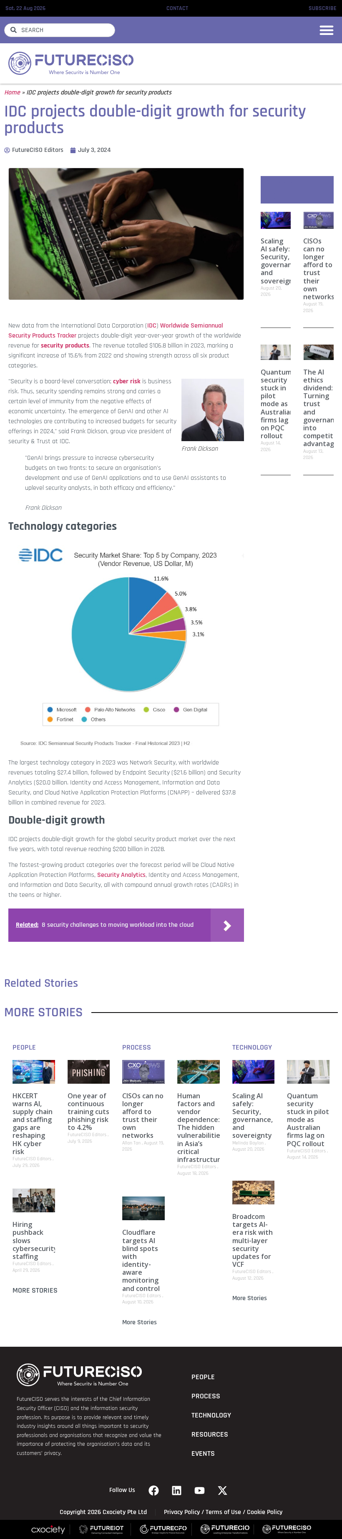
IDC (151, 325)
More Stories (35, 1290)
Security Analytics (121, 875)
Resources (209, 1434)
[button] (326, 30)
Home (12, 92)
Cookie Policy (264, 1512)
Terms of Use (223, 1512)
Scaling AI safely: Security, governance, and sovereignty (281, 260)
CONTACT (177, 8)
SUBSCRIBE (323, 8)
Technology (252, 1047)
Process (136, 1047)
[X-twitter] (222, 1490)
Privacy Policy (182, 1512)
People (24, 1047)
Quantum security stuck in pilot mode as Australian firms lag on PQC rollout (277, 404)
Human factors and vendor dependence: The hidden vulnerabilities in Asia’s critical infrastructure (200, 1127)
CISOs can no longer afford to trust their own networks (318, 268)
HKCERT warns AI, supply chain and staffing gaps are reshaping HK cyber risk (33, 1123)
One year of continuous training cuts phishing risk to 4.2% (88, 1111)
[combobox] (59, 30)
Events (203, 1453)
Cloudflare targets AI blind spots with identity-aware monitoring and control (141, 1260)
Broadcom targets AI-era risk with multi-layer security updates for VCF (252, 1240)
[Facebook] (153, 1490)
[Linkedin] (176, 1490)
